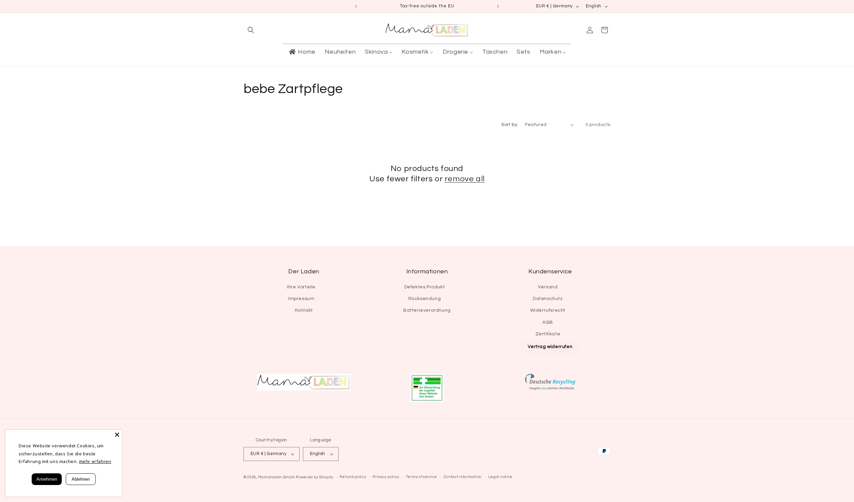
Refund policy (353, 477)
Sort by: (509, 124)
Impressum (301, 298)
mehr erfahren (95, 461)
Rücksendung (424, 298)
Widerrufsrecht (547, 310)
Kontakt (304, 310)
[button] (251, 30)
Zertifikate (547, 334)
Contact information (463, 477)
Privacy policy (386, 477)
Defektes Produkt (424, 287)
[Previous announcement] (356, 6)
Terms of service (421, 477)
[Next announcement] (498, 6)
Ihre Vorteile (301, 287)
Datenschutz (548, 298)
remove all (465, 179)
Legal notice (500, 477)
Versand (547, 287)
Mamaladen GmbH (276, 477)
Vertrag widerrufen (550, 346)
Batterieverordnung (427, 310)
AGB (547, 322)
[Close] (117, 434)
